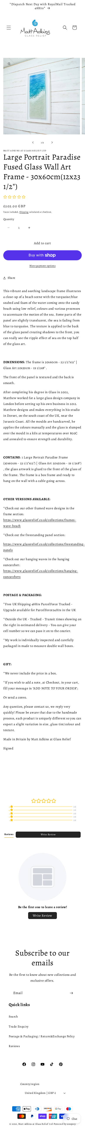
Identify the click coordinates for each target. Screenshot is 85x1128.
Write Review (48, 834)
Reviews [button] (9, 834)
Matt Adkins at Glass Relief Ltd (35, 1124)
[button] (9, 27)
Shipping (24, 212)
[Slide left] (33, 142)
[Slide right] (52, 142)
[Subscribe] (71, 993)
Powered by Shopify (65, 1124)
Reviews (14, 1046)
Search (13, 1016)
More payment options (42, 265)
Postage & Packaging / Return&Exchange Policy (42, 1036)
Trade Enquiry (19, 1026)
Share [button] (11, 278)
